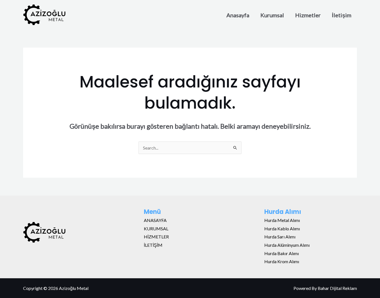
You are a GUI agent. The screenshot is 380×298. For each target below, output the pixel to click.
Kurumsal (272, 15)
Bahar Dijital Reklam (337, 288)
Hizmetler (308, 15)
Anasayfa (237, 15)
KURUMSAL (156, 228)
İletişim (341, 15)
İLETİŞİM (153, 245)
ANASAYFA (155, 220)
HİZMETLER (156, 236)
